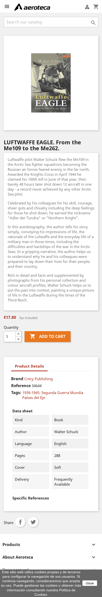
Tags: (16, 392)
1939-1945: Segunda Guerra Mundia (52, 392)
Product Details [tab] (29, 366)
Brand (17, 378)
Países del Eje (33, 397)
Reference (21, 385)
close (90, 583)
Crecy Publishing (38, 378)
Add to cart (47, 336)
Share (20, 522)
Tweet (33, 522)
